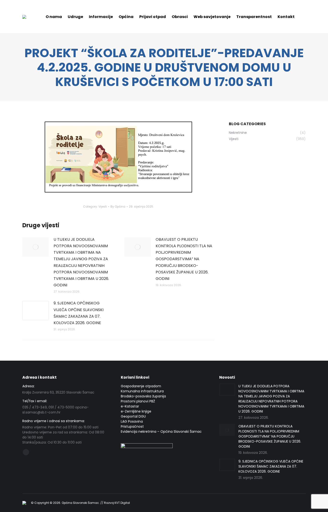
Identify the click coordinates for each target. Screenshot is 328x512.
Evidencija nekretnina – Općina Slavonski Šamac (161, 431)
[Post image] (35, 247)
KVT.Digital (122, 503)
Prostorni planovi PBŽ (138, 401)
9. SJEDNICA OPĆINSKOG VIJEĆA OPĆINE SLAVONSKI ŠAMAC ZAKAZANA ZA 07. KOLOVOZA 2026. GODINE (78, 313)
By (117, 206)
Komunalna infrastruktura (142, 391)
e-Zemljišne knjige (136, 411)
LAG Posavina (132, 421)
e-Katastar (130, 406)
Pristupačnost (132, 426)
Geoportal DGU (133, 416)
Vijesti (102, 206)
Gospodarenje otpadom (141, 386)
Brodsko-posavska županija (143, 396)
